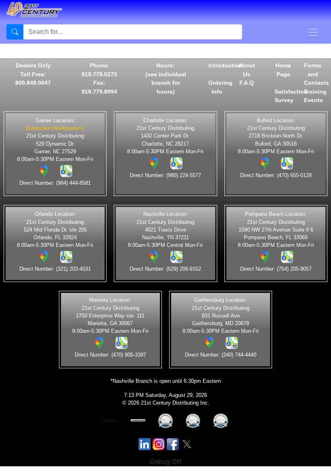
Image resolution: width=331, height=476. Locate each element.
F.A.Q (246, 82)
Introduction (225, 65)
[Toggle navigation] (313, 32)
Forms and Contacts (316, 74)
